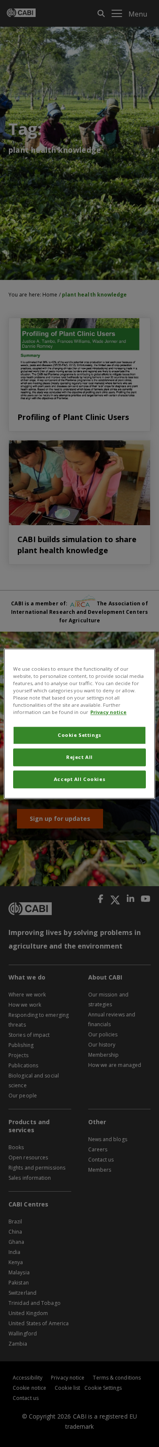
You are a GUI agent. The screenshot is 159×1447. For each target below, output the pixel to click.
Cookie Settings (79, 735)
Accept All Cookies (79, 779)
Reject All (79, 757)
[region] (79, 723)
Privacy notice (108, 712)
